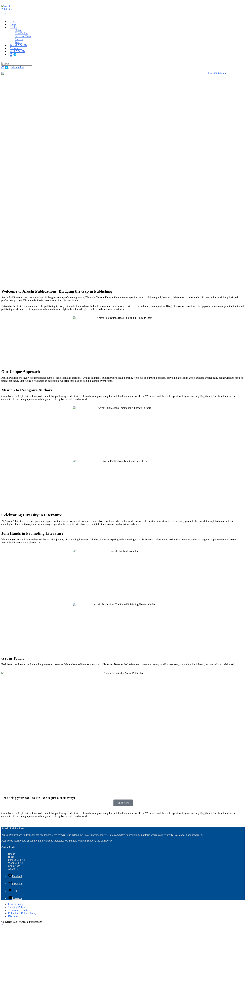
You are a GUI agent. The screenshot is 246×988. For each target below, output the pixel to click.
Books (11, 853)
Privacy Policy (15, 904)
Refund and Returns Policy (22, 913)
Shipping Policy (16, 907)
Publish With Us (16, 859)
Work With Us (15, 862)
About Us (13, 868)
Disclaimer (13, 916)
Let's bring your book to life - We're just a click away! (38, 798)
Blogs (11, 856)
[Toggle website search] (11, 57)
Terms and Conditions (19, 910)
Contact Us (14, 865)
